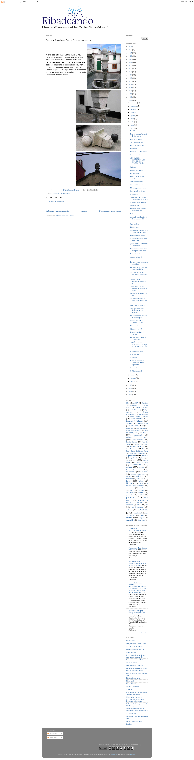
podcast (141, 495)
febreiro (133, 378)
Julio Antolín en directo (137, 191)
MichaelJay (113, 754)
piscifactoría (130, 492)
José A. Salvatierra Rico (133, 430)
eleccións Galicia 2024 (138, 474)
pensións (141, 490)
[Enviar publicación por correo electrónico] (84, 190)
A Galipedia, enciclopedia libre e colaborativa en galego (136, 693)
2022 (130, 59)
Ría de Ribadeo (131, 684)
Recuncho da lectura (137, 446)
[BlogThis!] (90, 190)
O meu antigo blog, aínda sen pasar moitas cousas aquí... (135, 656)
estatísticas (138, 476)
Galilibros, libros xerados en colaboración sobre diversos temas (137, 709)
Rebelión (129, 724)
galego (141, 481)
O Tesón (144, 437)
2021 (130, 62)
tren (142, 515)
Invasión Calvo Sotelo (137, 145)
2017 (130, 75)
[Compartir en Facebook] (95, 190)
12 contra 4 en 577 (136, 329)
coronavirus (136, 465)
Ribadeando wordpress (133, 678)
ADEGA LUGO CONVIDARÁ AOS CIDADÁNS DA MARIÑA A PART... (137, 161)
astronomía (144, 455)
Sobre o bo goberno (136, 155)
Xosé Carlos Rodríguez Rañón (137, 451)
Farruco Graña (143, 414)
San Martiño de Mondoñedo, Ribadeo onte (138, 281)
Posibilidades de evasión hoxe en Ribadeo (138, 209)
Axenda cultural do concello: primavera (137, 258)
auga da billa (133, 458)
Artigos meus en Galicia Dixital (136, 644)
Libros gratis (130, 681)
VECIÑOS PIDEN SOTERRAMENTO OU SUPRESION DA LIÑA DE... (138, 345)
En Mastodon (130, 641)
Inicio (84, 211)
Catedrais (145, 403)
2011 (130, 94)
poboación (129, 495)
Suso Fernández (131, 449)
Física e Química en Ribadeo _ (135, 584)
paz (131, 490)
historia (129, 483)
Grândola (133, 167)
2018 (130, 72)
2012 (130, 91)
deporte (141, 467)
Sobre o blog (134, 368)
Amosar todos (144, 632)
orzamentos (129, 488)
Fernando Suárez (135, 416)
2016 (130, 78)
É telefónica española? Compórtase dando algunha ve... (137, 363)
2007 (130, 388)
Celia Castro (133, 405)
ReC (146, 444)
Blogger (132, 754)
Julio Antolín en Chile (137, 185)
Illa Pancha (135, 426)
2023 (130, 56)
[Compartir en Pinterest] (97, 190)
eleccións (145, 472)
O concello (133, 357)
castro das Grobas (142, 462)
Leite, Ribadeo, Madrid (137, 235)
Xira (143, 449)
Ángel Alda (129, 520)
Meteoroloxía (138, 435)
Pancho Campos (131, 442)
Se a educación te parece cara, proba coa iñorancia (139, 198)
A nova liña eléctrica (136, 194)
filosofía (139, 479)
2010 (130, 97)
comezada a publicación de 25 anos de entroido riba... (138, 219)
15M (127, 403)
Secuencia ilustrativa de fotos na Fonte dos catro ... (138, 300)
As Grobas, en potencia (137, 305)
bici (127, 460)
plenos (140, 492)
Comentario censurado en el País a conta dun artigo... (139, 231)
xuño (132, 122)
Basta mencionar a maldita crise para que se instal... (139, 250)
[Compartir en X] (92, 190)
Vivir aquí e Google (136, 142)
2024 (130, 53)
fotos (128, 481)
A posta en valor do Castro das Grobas (138, 239)
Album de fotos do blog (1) (135, 649)
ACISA (135, 403)
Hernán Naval (143, 423)
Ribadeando (133, 528)
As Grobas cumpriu (136, 182)
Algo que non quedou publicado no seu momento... (137, 310)
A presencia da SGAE (137, 351)
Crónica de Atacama (136, 170)
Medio (145, 432)
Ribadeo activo (135, 326)
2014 (130, 84)
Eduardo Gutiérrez (142, 407)
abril (132, 128)
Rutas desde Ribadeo (136, 610)
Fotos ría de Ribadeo (134, 421)
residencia (140, 502)
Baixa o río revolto (136, 139)
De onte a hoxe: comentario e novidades (139, 263)
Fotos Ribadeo (65, 193)
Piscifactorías (134, 173)
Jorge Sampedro (141, 428)
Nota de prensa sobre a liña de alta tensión (138, 135)
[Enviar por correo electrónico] (88, 190)
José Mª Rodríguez (137, 431)
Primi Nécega (138, 444)
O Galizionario (131, 713)
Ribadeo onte (134, 227)
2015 (130, 81)
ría (147, 505)
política (130, 497)
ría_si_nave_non (137, 507)
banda (143, 458)
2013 (130, 88)
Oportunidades (134, 224)
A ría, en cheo (134, 354)
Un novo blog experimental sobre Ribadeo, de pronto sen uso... (136, 669)
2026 (130, 47)
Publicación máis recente (57, 211)
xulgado (141, 518)
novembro (134, 106)
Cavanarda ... (130, 689)
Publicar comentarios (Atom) (65, 216)
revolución (129, 505)
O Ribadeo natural (136, 371)
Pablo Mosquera (137, 440)
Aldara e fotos (134, 205)
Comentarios (53, 738)
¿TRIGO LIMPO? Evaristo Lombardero (139, 244)
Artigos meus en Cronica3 (134, 665)
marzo (133, 375)
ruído (138, 505)
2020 (130, 65)
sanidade (129, 510)
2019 (130, 69)
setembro (134, 112)
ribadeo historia (131, 652)
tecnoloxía (137, 513)
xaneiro (133, 381)
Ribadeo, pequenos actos (138, 188)
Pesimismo (133, 214)
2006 (130, 391)
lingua (141, 483)
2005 (130, 395)
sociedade (143, 509)
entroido (128, 476)
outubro (133, 109)
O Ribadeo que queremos (138, 202)
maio (132, 125)
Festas (146, 416)
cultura (129, 467)
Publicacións (53, 734)
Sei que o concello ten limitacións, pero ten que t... (139, 274)
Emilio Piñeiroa (134, 410)
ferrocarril (129, 479)
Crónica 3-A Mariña (132, 687)
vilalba (129, 518)
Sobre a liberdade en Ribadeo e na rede (136, 322)
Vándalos (133, 131)
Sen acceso (133, 148)
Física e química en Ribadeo (135, 660)
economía (130, 469)
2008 (130, 385)
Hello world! (133, 550)
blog (135, 460)
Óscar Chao (141, 520)
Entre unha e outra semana (138, 152)
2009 (130, 100)
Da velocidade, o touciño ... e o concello (139, 338)
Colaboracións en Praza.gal (134, 646)
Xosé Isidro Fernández (137, 453)
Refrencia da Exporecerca (138, 254)
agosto (133, 115)
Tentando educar (134, 561)
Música (129, 437)
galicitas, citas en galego (134, 721)
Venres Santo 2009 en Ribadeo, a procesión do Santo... (138, 288)
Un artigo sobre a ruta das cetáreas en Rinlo (138, 268)
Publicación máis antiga (110, 211)
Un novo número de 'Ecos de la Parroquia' (138, 317)
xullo (132, 119)
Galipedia (129, 423)
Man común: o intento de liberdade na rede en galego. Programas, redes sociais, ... (135, 699)
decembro (134, 103)
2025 (130, 50)
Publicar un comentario (56, 201)
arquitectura (56, 193)
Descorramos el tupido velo (138, 548)
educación (130, 472)
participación (144, 488)
